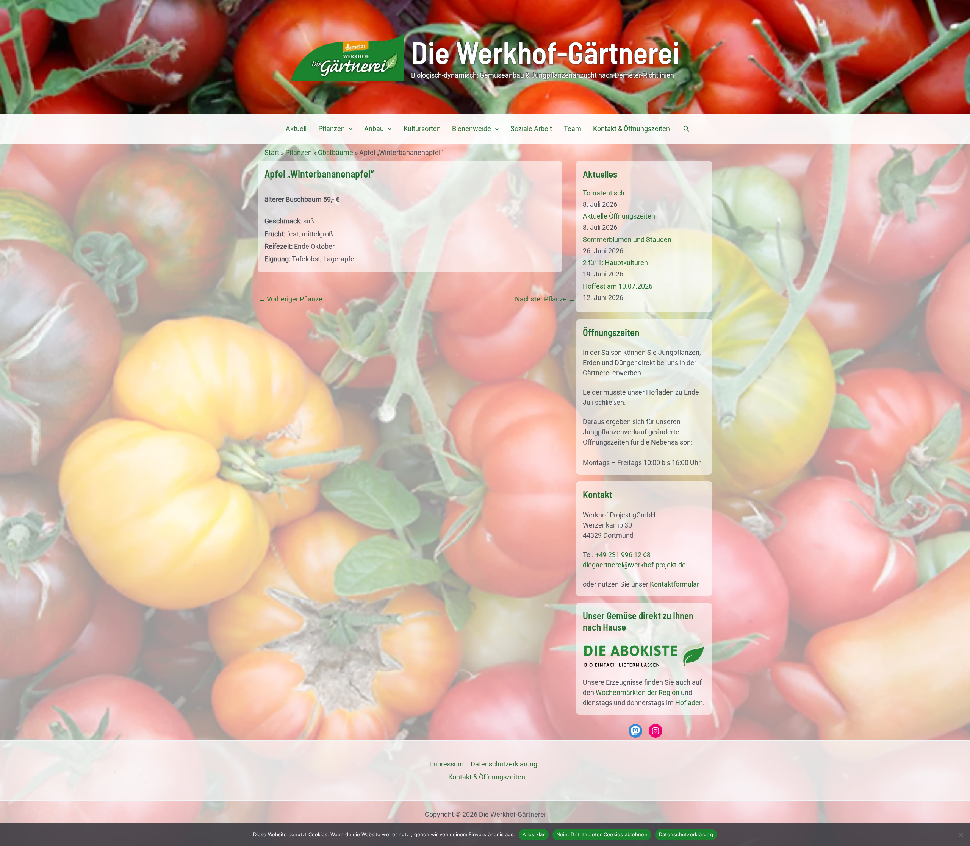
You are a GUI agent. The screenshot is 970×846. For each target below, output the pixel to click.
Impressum (446, 764)
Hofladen (689, 703)
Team (572, 129)
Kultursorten (422, 129)
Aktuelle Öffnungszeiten (619, 216)
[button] (349, 129)
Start (271, 152)
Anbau (374, 129)
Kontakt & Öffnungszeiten (631, 129)
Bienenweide (471, 129)
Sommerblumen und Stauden (627, 239)
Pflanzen (331, 129)
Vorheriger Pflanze (290, 299)
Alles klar (534, 834)
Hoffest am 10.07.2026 (617, 286)
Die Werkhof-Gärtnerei (545, 52)
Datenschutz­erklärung (504, 764)
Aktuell (296, 129)
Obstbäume (335, 152)
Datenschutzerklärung (686, 834)
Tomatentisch (603, 193)
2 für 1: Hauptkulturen (615, 263)
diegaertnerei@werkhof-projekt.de (634, 565)
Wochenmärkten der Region (637, 692)
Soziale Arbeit (531, 129)
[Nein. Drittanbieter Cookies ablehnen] (960, 834)
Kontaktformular (674, 584)
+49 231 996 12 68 (623, 555)
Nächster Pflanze (545, 299)
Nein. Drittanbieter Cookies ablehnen (602, 834)
